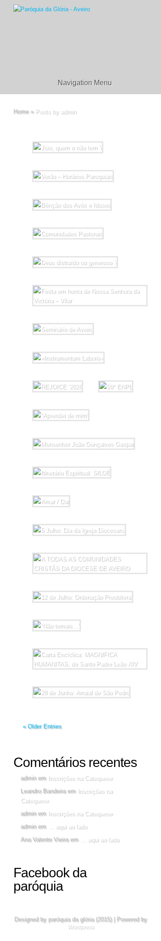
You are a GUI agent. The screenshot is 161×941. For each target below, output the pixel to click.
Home (21, 111)
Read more (103, 317)
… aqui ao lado (67, 826)
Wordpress (81, 927)
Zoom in (59, 317)
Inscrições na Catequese (80, 778)
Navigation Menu (85, 83)
